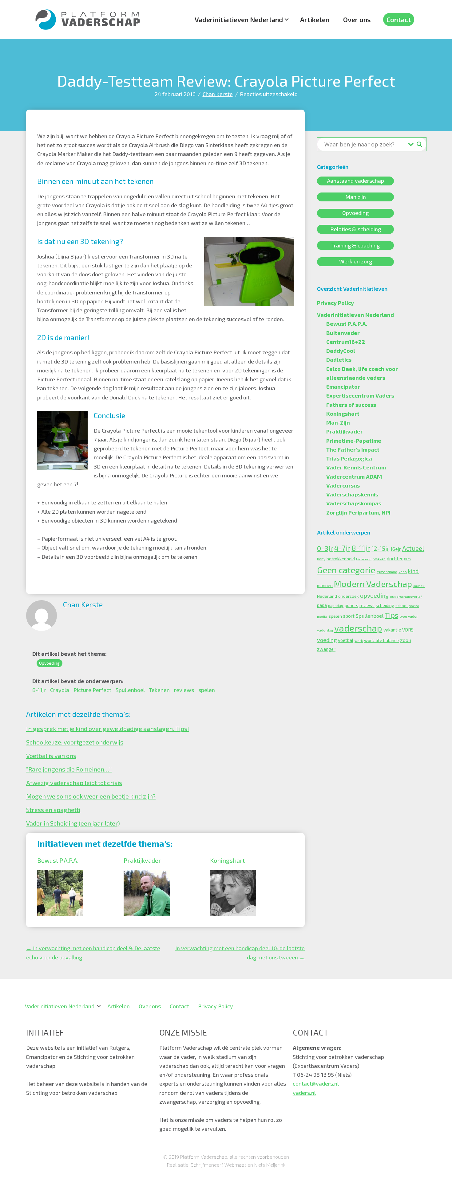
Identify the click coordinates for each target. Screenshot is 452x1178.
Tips (391, 615)
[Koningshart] (233, 874)
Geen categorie (346, 570)
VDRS (408, 629)
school (401, 605)
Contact (399, 19)
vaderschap (358, 628)
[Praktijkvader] (147, 874)
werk (359, 641)
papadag (335, 605)
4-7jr (342, 547)
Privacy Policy (335, 302)
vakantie (392, 629)
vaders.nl (304, 1092)
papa (322, 605)
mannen (325, 585)
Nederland (327, 596)
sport (349, 616)
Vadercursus (343, 485)
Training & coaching (355, 245)
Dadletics (338, 359)
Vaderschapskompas (353, 503)
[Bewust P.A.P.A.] (60, 874)
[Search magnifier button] (419, 144)
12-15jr (380, 548)
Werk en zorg (355, 261)
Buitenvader (343, 332)
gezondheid (386, 571)
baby (321, 559)
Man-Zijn (338, 422)
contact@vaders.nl (316, 1083)
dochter (395, 558)
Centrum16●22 (345, 341)
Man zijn (355, 196)
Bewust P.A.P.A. (57, 860)
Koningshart (227, 860)
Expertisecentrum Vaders (360, 395)
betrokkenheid (341, 558)
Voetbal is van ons (51, 755)
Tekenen (159, 689)
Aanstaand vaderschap (355, 180)
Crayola (59, 689)
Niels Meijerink (269, 1165)
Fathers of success (351, 404)
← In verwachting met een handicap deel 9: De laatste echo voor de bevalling (93, 952)
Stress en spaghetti (53, 809)
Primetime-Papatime (353, 440)
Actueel (413, 548)
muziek (419, 586)
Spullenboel (130, 689)
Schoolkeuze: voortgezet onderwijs (74, 742)
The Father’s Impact (352, 449)
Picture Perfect (92, 689)
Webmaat (235, 1165)
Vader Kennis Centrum (356, 467)
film (407, 559)
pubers (351, 605)
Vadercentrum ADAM (354, 476)
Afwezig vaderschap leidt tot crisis (74, 782)
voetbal (345, 640)
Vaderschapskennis (352, 494)
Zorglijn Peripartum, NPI (358, 512)
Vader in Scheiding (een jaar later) (73, 823)
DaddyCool (340, 350)
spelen (206, 689)
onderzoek (348, 596)
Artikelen (314, 19)
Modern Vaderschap (373, 583)
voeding (327, 639)
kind (413, 570)
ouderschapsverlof (406, 596)
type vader (408, 616)
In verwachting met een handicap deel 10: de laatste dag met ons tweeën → (240, 952)
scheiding (385, 605)
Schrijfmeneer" (206, 1165)
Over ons (357, 19)
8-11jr (39, 689)
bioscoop (363, 559)
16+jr (396, 549)
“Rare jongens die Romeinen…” (69, 769)
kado (402, 572)
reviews (184, 689)
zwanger (326, 649)
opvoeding (374, 595)
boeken (379, 558)
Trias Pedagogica (349, 458)
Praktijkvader (142, 860)
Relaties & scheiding (355, 229)
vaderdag (325, 630)
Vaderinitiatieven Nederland (239, 19)
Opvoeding (49, 663)
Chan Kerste (218, 94)
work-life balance (381, 640)
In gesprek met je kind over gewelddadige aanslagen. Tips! (107, 728)
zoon (405, 640)
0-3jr (325, 548)
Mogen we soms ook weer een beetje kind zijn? (91, 796)
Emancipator (343, 386)
